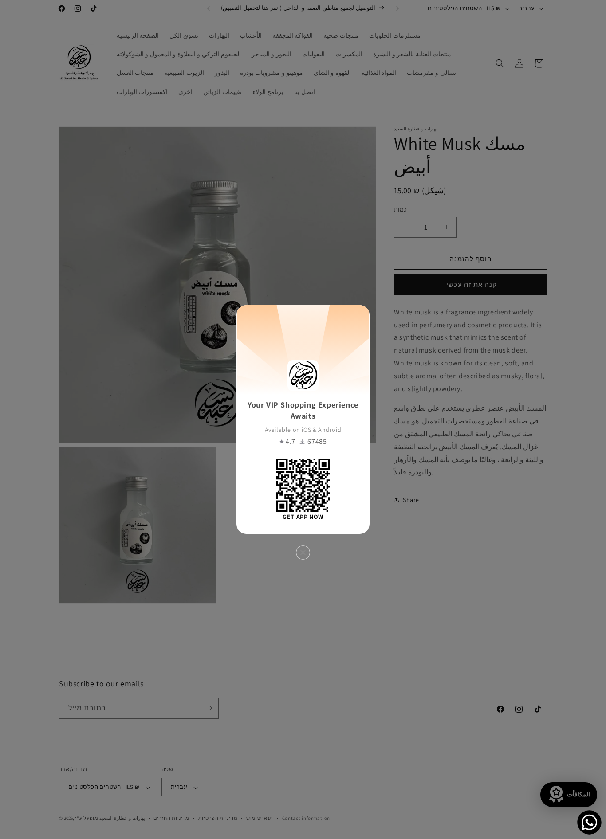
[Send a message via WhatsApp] (589, 822)
